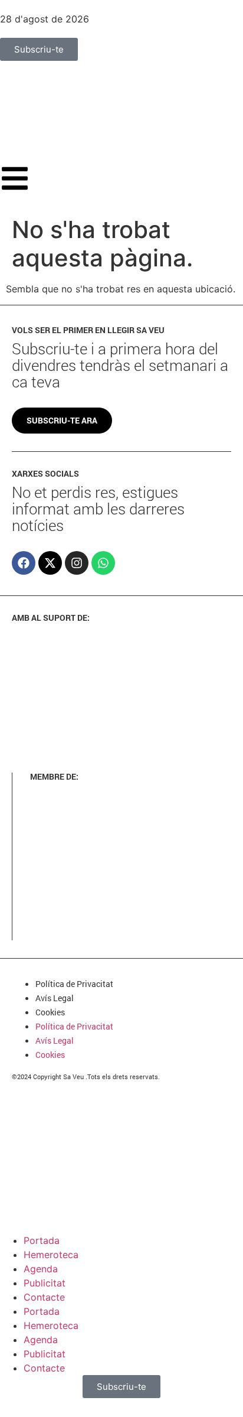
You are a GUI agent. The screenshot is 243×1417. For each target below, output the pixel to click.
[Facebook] (23, 563)
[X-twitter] (50, 563)
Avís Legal (54, 998)
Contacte (44, 1297)
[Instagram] (76, 563)
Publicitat (44, 1283)
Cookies (50, 1012)
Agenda (41, 1269)
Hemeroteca (51, 1254)
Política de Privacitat (74, 983)
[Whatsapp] (103, 563)
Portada (42, 1240)
